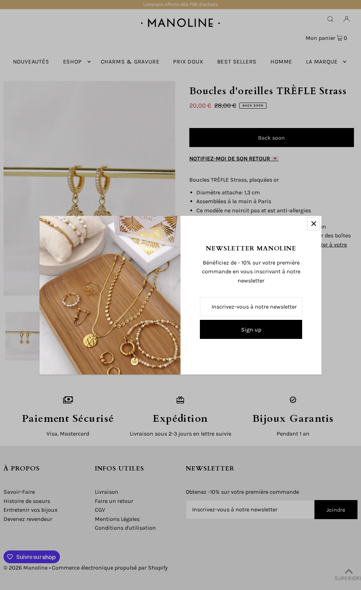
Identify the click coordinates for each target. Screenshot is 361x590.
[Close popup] (313, 224)
